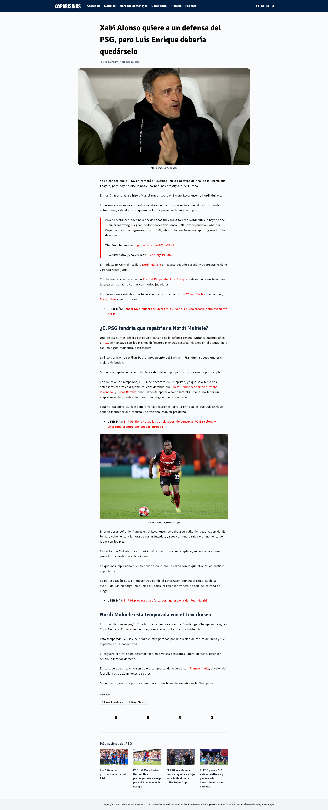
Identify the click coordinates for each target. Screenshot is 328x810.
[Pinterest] (180, 717)
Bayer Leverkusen (112, 702)
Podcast (190, 6)
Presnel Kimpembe (155, 279)
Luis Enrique (178, 279)
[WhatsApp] (212, 717)
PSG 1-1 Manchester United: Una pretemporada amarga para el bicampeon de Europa (147, 778)
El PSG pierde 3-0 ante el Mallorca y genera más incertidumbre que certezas (211, 778)
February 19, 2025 (161, 255)
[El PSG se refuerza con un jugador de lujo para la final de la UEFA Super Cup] (181, 757)
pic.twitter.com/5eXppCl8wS (155, 245)
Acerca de (93, 6)
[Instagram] (267, 6)
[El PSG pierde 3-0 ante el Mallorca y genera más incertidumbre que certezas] (214, 757)
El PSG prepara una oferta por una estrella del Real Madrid (165, 600)
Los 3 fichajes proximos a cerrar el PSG (113, 774)
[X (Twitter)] (262, 6)
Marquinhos (108, 299)
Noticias (110, 6)
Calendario (159, 6)
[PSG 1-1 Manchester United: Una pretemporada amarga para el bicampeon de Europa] (147, 757)
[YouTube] (273, 6)
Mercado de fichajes (133, 6)
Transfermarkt (199, 668)
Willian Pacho (195, 294)
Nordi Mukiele (151, 265)
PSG (106, 343)
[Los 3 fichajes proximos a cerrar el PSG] (114, 757)
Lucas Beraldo (126, 392)
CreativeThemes (158, 804)
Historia (176, 6)
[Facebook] (257, 6)
